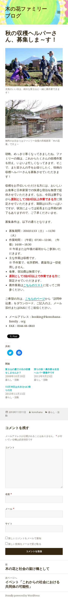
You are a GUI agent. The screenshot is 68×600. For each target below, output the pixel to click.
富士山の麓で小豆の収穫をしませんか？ (17, 371)
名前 (8, 494)
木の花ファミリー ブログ (26, 12)
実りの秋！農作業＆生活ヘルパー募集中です (46, 371)
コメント (10, 447)
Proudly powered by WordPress (22, 595)
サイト (8, 523)
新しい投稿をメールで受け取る (24, 544)
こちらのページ (35, 298)
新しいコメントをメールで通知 (24, 538)
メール (9, 508)
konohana (37, 412)
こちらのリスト (33, 285)
